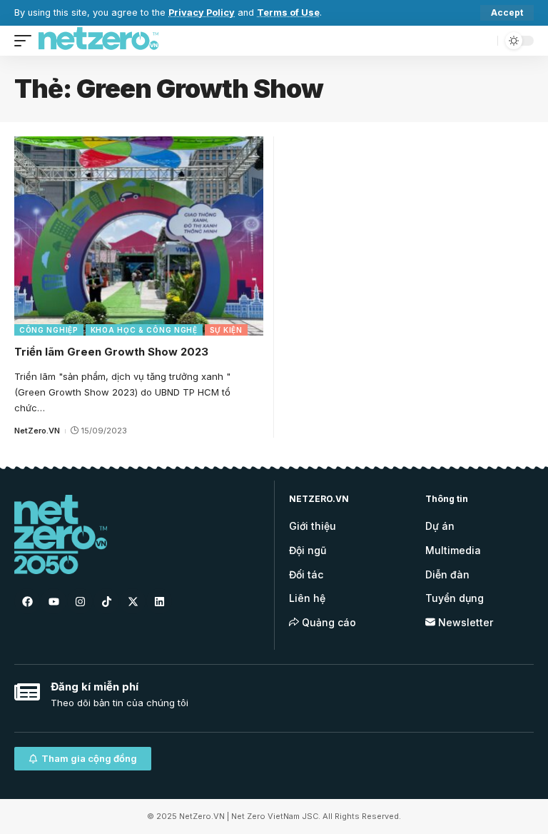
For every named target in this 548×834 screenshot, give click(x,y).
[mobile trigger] (26, 41)
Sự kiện (226, 330)
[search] (483, 41)
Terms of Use (288, 12)
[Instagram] (80, 601)
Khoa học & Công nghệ (144, 330)
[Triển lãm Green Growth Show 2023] (138, 236)
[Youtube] (53, 601)
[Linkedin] (159, 601)
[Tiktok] (106, 601)
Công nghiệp (48, 330)
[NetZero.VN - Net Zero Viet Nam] (98, 41)
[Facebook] (27, 601)
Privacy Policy (201, 12)
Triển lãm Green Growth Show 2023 (111, 351)
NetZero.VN (37, 431)
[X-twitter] (133, 601)
